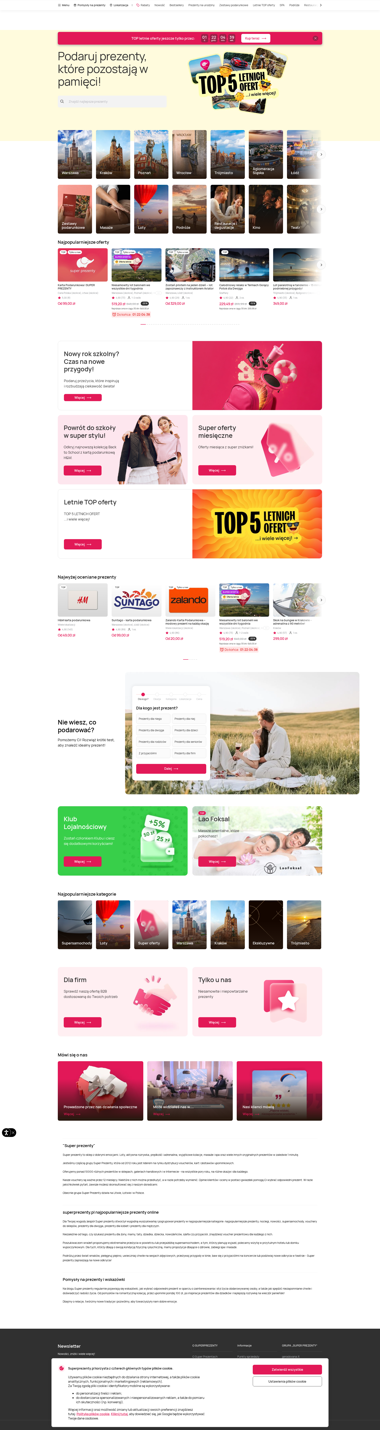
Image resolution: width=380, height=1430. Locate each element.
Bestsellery (177, 5)
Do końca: (124, 314)
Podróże (294, 5)
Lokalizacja (121, 5)
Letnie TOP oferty (264, 5)
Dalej (168, 768)
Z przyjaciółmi (148, 753)
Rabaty (145, 5)
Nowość (160, 5)
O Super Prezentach (205, 1356)
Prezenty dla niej (185, 719)
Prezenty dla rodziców (152, 742)
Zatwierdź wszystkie (287, 1369)
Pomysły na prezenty (91, 5)
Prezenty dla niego (150, 719)
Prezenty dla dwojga (151, 730)
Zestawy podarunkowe (233, 5)
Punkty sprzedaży (248, 1356)
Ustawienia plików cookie (287, 1381)
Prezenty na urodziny (201, 5)
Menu (65, 5)
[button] (321, 154)
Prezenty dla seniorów (188, 742)
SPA (282, 5)
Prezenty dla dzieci (186, 730)
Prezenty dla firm (185, 753)
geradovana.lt (291, 1356)
